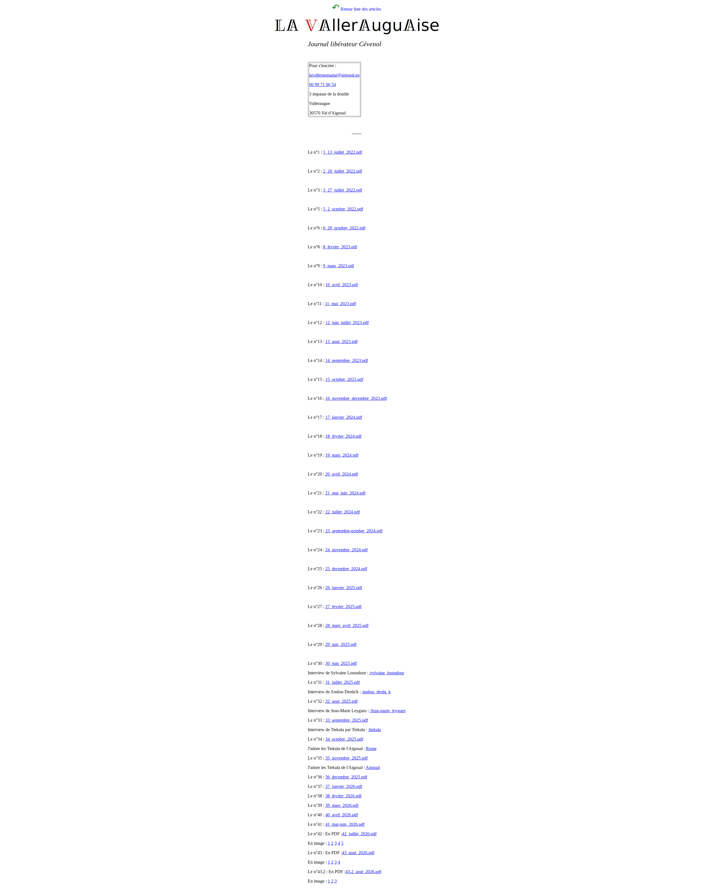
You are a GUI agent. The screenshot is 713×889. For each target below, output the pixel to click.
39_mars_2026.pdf (341, 805)
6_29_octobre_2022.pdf (344, 228)
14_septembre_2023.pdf (346, 360)
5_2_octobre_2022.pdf (343, 209)
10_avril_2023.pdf (341, 284)
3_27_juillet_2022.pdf (342, 190)
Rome (371, 748)
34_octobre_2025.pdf (344, 739)
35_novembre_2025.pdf (346, 758)
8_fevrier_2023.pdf (340, 246)
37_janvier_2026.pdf (343, 786)
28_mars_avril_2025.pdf (346, 625)
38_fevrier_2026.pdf (343, 796)
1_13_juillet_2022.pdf (342, 152)
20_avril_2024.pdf (341, 474)
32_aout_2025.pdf (341, 701)
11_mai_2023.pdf (340, 303)
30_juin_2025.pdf (341, 663)
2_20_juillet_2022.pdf (342, 171)
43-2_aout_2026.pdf (363, 871)
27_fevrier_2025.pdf (343, 606)
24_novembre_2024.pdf (346, 549)
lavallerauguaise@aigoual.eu (334, 75)
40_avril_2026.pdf (341, 814)
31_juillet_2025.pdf (342, 682)
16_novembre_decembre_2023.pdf (356, 398)
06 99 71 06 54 (322, 84)
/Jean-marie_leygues (388, 710)
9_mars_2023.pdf (338, 265)
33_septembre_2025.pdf (346, 720)
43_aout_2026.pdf (358, 852)
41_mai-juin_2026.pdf (345, 824)
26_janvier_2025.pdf (343, 587)
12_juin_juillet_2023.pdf (347, 322)
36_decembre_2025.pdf (346, 777)
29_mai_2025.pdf (340, 644)
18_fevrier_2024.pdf (343, 436)
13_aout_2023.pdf (341, 341)
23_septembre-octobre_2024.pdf (353, 530)
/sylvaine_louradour (386, 672)
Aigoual (373, 767)
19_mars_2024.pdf (341, 455)
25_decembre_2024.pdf (346, 568)
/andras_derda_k (376, 691)
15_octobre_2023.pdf (344, 379)
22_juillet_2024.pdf (342, 512)
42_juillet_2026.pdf (359, 833)
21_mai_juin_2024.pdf (345, 493)
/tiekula (374, 729)
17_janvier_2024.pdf (343, 417)
